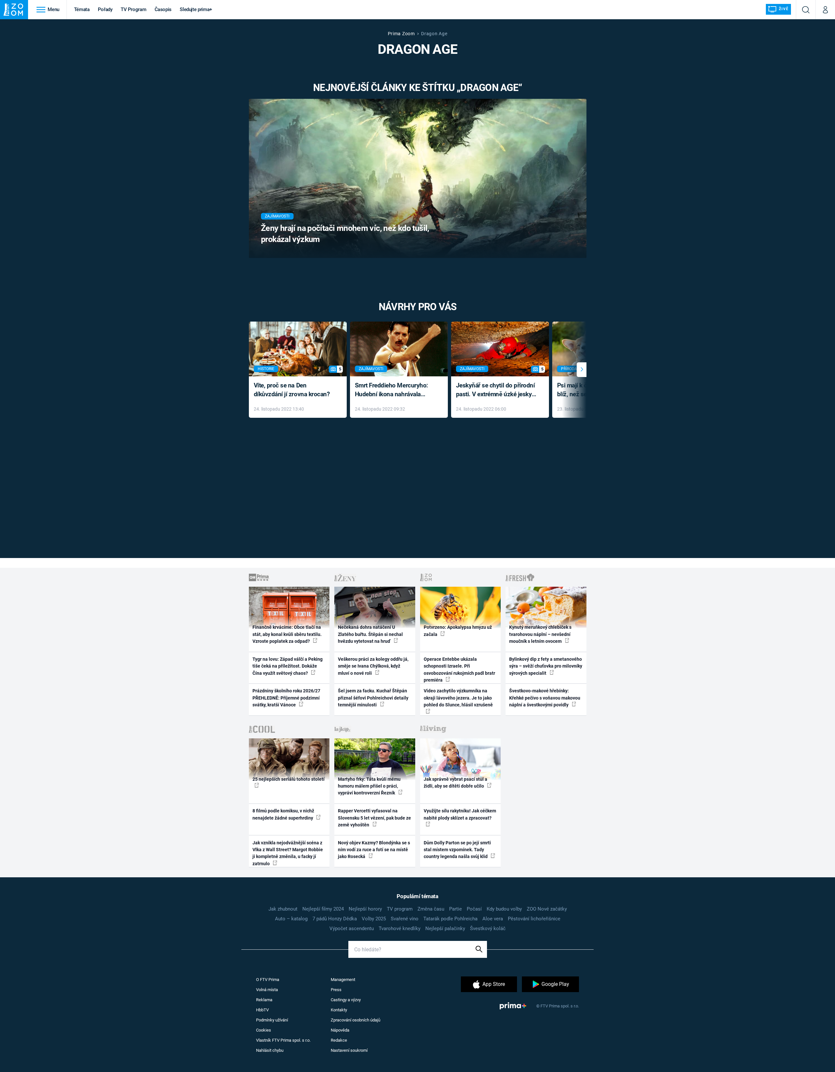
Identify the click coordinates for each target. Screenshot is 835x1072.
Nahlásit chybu (269, 1050)
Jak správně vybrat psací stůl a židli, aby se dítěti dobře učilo (455, 783)
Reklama (264, 999)
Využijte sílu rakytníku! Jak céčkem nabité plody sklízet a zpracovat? (460, 814)
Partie (455, 909)
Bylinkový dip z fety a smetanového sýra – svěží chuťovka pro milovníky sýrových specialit (545, 666)
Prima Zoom (401, 33)
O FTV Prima (267, 979)
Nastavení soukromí (349, 1050)
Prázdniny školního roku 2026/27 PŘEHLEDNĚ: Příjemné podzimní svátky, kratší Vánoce (286, 697)
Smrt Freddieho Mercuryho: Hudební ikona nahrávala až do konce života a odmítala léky (394, 390)
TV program (400, 909)
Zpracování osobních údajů (355, 1020)
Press (336, 989)
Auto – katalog (291, 919)
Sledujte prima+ (196, 9)
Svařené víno (404, 919)
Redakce (339, 1040)
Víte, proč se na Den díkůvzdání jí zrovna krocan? (292, 390)
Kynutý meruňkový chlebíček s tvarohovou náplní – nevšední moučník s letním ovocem (540, 634)
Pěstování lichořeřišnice (534, 919)
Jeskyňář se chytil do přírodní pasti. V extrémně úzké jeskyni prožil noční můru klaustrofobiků (496, 390)
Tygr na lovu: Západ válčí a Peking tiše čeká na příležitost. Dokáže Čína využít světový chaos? (287, 666)
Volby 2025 (374, 919)
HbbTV (262, 1009)
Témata (82, 9)
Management (343, 979)
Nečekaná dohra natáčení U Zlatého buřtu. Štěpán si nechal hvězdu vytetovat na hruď (370, 634)
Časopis (163, 9)
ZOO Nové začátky (547, 909)
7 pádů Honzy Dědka (334, 919)
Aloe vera (492, 919)
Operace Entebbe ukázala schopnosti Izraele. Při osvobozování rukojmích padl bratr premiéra (459, 670)
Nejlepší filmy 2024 (323, 909)
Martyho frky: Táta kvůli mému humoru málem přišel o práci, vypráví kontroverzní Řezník (369, 786)
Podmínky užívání (272, 1020)
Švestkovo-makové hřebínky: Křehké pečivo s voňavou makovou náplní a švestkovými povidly (544, 697)
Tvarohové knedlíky (399, 928)
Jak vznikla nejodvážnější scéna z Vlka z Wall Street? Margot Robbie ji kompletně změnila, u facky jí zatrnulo (287, 853)
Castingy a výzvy (346, 999)
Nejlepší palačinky (445, 928)
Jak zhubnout (282, 909)
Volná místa (267, 989)
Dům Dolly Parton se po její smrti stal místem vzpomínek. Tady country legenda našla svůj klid (457, 849)
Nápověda (340, 1030)
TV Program (133, 9)
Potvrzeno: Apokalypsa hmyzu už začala (458, 631)
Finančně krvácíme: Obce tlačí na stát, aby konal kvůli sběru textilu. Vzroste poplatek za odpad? (287, 634)
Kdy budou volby (504, 909)
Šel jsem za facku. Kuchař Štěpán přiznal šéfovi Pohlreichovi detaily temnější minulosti (373, 697)
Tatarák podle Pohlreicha (450, 919)
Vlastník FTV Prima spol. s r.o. (283, 1040)
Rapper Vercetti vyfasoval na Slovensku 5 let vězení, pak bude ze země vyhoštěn (374, 817)
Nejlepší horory (365, 909)
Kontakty (339, 1009)
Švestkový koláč (488, 928)
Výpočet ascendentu (351, 928)
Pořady (105, 9)
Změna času (431, 909)
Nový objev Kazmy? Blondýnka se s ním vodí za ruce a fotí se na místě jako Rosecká (374, 849)
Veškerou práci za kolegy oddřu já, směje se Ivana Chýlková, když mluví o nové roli (373, 666)
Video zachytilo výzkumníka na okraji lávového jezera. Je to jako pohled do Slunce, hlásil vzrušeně (458, 697)
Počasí (474, 909)
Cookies (263, 1030)
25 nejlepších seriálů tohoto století (288, 779)
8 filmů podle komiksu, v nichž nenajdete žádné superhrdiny (283, 814)
